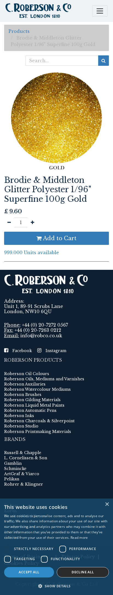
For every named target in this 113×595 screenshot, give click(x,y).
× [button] (107, 504)
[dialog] (56, 546)
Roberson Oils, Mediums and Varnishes (44, 378)
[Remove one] (9, 222)
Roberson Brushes (22, 394)
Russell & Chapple (22, 452)
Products (19, 31)
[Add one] (32, 222)
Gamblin (13, 463)
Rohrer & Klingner (23, 484)
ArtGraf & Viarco (21, 473)
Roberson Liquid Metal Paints (34, 405)
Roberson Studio (21, 426)
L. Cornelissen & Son (25, 457)
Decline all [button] (83, 572)
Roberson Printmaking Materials (37, 431)
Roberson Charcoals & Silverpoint (39, 420)
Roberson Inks (19, 415)
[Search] (103, 60)
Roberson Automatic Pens (30, 410)
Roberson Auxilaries (25, 384)
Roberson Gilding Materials (32, 399)
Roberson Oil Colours (26, 373)
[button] (56, 586)
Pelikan (11, 479)
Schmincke (15, 468)
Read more (79, 537)
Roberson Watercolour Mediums (37, 389)
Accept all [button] (29, 572)
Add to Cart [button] (59, 238)
